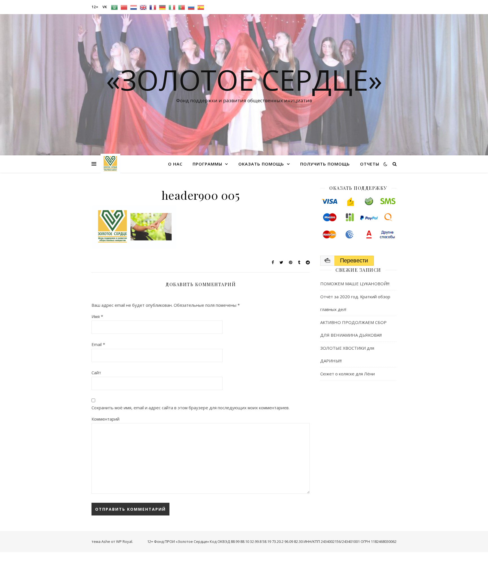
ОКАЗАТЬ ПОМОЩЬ (261, 164)
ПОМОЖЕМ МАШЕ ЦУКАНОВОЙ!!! (354, 283)
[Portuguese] (181, 7)
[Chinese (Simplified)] (124, 7)
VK (105, 7)
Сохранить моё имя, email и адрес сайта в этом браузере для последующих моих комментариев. (190, 407)
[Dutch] (133, 7)
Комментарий (105, 419)
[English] (143, 7)
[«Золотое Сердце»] (110, 164)
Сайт (96, 372)
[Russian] (191, 7)
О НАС (175, 164)
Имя (97, 316)
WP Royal (124, 541)
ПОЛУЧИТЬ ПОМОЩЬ (325, 164)
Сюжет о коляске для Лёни (347, 374)
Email (98, 344)
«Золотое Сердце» (244, 80)
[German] (162, 7)
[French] (153, 7)
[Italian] (172, 7)
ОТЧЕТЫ (369, 164)
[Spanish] (201, 7)
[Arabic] (114, 7)
